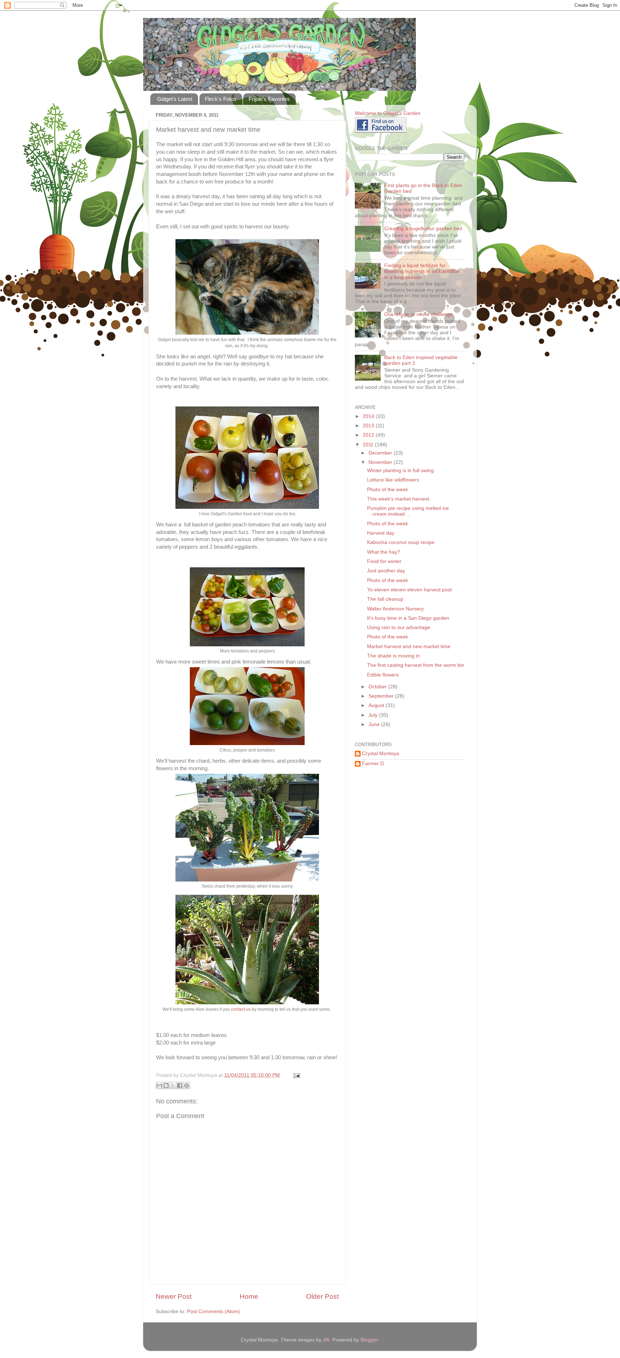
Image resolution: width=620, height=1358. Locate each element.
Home (249, 1296)
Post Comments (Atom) (213, 1311)
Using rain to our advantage (398, 627)
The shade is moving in (393, 656)
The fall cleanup (385, 599)
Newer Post (174, 1296)
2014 (369, 416)
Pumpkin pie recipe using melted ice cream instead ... (408, 511)
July (373, 715)
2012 (369, 435)
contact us (241, 1009)
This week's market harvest (398, 499)
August (377, 705)
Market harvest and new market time (408, 646)
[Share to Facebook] (179, 1085)
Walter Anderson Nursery (395, 608)
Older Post (322, 1296)
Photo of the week (387, 489)
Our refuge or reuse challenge (418, 314)
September (381, 696)
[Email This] (159, 1085)
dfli (326, 1340)
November (381, 462)
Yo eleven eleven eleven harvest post (409, 589)
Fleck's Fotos (220, 99)
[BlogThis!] (166, 1085)
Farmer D (373, 763)
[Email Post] (295, 1075)
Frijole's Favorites (269, 99)
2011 (369, 444)
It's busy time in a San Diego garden (408, 618)
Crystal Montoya (380, 753)
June (374, 724)
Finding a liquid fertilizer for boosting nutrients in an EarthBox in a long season (422, 271)
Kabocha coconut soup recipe (401, 542)
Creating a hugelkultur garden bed (423, 228)
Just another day (386, 570)
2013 (369, 425)
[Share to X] (173, 1085)
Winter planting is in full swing (400, 470)
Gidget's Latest (174, 99)
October (378, 686)
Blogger (369, 1340)
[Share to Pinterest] (186, 1085)
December (381, 453)
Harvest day (380, 533)
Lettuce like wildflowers (393, 480)
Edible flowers (383, 675)
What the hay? (383, 552)
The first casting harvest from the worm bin (415, 665)
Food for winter (384, 561)
